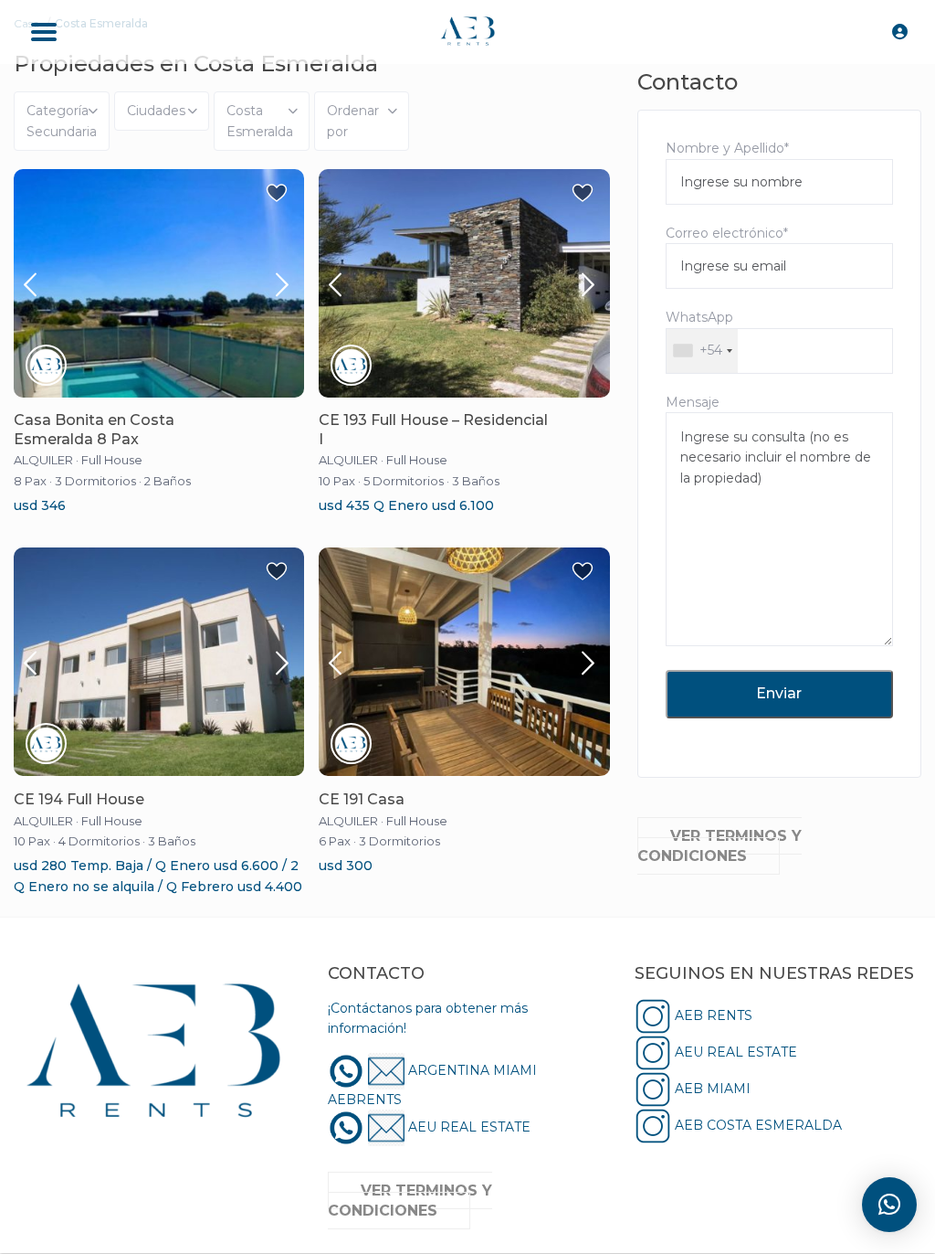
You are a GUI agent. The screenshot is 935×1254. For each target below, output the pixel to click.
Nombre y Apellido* (727, 148)
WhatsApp (699, 333)
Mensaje (693, 402)
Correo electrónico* (727, 233)
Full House (111, 459)
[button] (889, 1204)
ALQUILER (43, 459)
